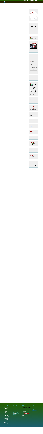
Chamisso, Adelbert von (8, 216)
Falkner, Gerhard (10, 62)
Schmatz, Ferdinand (8, 296)
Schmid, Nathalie (15, 107)
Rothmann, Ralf (7, 186)
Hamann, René (7, 18)
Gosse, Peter (17, 17)
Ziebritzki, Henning (22, 29)
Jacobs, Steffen (10, 19)
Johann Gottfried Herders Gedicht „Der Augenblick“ (16, 407)
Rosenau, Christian (22, 24)
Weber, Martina (20, 70)
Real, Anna (10, 106)
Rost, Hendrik (23, 106)
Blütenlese (21, 60)
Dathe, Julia (13, 141)
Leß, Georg (17, 146)
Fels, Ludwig (13, 62)
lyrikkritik (5, 412)
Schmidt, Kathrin (17, 150)
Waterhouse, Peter (21, 297)
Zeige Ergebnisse (26, 414)
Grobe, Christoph (14, 291)
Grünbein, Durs (14, 183)
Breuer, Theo (20, 140)
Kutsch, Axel (17, 219)
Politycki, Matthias (23, 67)
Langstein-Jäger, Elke (11, 330)
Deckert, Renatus (8, 14)
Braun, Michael (18, 60)
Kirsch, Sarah (14, 64)
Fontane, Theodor (21, 216)
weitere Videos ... (32, 94)
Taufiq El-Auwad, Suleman (19, 222)
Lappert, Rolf (15, 330)
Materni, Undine (8, 105)
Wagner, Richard (10, 109)
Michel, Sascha (12, 331)
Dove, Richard (18, 253)
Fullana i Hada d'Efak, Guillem (12, 16)
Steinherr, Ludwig (8, 222)
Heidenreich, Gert (8, 218)
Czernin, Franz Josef (13, 216)
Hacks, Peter (21, 183)
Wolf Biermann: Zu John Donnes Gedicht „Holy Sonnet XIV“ (33, 26)
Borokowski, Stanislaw (12, 140)
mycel (29, 0)
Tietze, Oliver (19, 372)
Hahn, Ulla (22, 17)
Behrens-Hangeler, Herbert (13, 60)
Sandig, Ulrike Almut (15, 149)
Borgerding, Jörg (8, 140)
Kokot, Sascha (7, 145)
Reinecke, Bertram (18, 23)
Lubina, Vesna (10, 147)
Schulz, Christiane (19, 107)
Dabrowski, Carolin (9, 141)
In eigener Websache (32, 61)
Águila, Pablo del (13, 326)
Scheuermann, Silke (8, 107)
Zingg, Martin (22, 152)
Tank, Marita (17, 151)
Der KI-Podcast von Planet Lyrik (33, 62)
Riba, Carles (6, 24)
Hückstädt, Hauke (8, 144)
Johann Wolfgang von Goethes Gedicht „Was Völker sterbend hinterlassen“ (16, 414)
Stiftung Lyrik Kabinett (6, 407)
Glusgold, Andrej (22, 366)
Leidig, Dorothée (15, 21)
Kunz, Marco (15, 65)
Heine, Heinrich (12, 218)
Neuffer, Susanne (14, 66)
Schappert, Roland (19, 295)
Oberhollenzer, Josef (22, 294)
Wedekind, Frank (8, 223)
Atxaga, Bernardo (20, 326)
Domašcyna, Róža (20, 14)
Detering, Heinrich (12, 14)
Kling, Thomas (20, 219)
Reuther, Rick (21, 23)
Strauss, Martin (11, 69)
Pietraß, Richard (8, 23)
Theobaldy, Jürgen (14, 260)
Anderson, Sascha (17, 362)
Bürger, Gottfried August (21, 215)
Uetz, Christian (14, 70)
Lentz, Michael (22, 21)
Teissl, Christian (7, 108)
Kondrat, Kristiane (14, 145)
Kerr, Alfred (10, 184)
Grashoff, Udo (7, 143)
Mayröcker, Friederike (19, 22)
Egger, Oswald (20, 100)
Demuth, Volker (20, 61)
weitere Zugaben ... (32, 50)
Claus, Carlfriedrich (13, 61)
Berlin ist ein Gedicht (7, 180)
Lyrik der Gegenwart (6, 410)
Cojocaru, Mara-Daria (15, 14)
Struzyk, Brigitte (15, 69)
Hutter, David (19, 329)
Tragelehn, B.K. (18, 260)
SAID (6, 295)
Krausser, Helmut (18, 103)
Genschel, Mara (11, 142)
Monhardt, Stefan (19, 370)
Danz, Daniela (7, 100)
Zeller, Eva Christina (15, 152)
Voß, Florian (17, 28)
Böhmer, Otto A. (8, 60)
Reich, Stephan (10, 149)
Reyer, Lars (12, 106)
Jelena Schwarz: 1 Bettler (33, 49)
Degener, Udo (15, 141)
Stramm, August (14, 222)
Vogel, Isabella (23, 151)
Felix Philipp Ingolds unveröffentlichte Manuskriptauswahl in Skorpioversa (34, 67)
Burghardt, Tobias (8, 327)
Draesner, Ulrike (10, 15)
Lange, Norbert (7, 146)
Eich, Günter (7, 182)
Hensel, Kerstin (21, 18)
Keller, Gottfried (15, 219)
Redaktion (6, 60)
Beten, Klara (11, 139)
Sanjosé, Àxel (19, 149)
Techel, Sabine (22, 69)
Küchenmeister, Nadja (18, 20)
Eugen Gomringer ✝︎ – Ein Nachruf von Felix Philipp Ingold (34, 58)
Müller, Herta (23, 22)
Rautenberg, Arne (19, 185)
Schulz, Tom (6, 26)
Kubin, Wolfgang (17, 256)
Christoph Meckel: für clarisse (33, 24)
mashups (27, 0)
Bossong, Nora (11, 60)
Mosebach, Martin (16, 331)
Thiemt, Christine (15, 108)
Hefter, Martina (14, 18)
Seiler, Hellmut (18, 296)
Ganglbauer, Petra (8, 366)
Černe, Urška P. (11, 14)
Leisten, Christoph (19, 21)
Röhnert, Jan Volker (10, 24)
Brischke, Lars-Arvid (12, 13)
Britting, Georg (7, 215)
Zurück (6, 400)
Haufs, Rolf (7, 102)
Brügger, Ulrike (7, 364)
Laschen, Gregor (10, 146)
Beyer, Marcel (13, 139)
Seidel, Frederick (13, 26)
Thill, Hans (6, 70)
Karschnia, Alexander (16, 102)
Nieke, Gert (17, 258)
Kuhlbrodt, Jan (21, 20)
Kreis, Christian (21, 145)
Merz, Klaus (22, 257)
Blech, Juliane (17, 60)
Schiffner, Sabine (15, 25)
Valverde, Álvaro (13, 333)
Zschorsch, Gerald (11, 334)
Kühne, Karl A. (7, 219)
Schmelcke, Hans (18, 68)
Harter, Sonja (21, 101)
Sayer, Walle (22, 149)
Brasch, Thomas (9, 182)
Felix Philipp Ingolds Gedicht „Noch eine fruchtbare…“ (34, 56)
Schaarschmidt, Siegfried (13, 332)
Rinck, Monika (9, 371)
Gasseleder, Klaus (15, 366)
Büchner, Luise (17, 215)
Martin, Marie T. (7, 22)
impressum (36, 0)
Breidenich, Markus (17, 140)
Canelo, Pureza (16, 327)
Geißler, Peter (21, 182)
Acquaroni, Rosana (9, 326)
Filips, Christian (18, 365)
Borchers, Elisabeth (17, 99)
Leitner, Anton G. (7, 220)
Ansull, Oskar (15, 181)
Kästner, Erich (7, 184)
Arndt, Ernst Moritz (17, 214)
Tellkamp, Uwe (11, 108)
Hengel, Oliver (13, 102)
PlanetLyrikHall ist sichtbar (33, 65)
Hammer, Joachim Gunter (9, 329)
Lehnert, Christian (11, 21)
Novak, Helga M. (12, 105)
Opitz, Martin (15, 221)
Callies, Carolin (7, 14)
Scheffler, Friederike (12, 25)
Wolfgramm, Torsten (7, 334)
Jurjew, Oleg (13, 19)
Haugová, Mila (10, 18)
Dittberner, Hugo (8, 290)
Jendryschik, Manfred (8, 102)
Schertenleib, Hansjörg (18, 332)
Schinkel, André (23, 25)
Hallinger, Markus (18, 143)
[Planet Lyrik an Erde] (33, 126)
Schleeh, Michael (14, 68)
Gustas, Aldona (17, 183)
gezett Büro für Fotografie (7, 416)
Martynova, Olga (11, 22)
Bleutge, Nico (16, 139)
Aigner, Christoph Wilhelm (10, 98)
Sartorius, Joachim (10, 259)
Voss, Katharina (20, 28)
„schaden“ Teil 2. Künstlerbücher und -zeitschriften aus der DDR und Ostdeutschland (35, 88)
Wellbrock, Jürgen (7, 261)
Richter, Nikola (15, 106)
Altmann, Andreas (9, 214)
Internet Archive (6, 421)
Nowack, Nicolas (21, 66)
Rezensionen (13, 149)
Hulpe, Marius (11, 144)
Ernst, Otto (18, 216)
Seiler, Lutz (16, 26)
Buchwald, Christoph (20, 13)
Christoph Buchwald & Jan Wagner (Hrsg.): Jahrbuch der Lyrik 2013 (15, 10)
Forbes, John (7, 16)
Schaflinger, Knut (7, 25)
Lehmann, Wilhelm (21, 219)
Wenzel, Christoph (18, 109)
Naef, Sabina (7, 258)
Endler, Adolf (10, 182)
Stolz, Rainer (11, 151)
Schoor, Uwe (20, 150)
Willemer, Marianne (12, 223)
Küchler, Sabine (11, 293)
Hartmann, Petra (21, 366)
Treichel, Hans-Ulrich (10, 70)
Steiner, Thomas (14, 27)
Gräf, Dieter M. (20, 17)
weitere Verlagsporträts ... (33, 109)
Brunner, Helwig (11, 364)
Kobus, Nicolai (20, 184)
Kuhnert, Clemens (8, 65)
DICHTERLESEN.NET (6, 418)
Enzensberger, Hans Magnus (13, 216)
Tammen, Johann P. (19, 69)
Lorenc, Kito (17, 104)
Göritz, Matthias (10, 17)
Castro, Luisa (19, 327)
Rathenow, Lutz (15, 185)
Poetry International (6, 408)
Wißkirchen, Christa (8, 29)
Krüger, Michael (13, 20)
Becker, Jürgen (21, 98)
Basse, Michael (20, 251)
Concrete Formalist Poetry (7, 423)
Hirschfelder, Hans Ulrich (19, 63)
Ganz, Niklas (11, 366)
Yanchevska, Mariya (18, 29)
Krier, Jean (10, 20)
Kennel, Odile (19, 19)
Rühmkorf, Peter (16, 371)
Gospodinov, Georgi (14, 17)
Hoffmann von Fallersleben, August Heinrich (18, 218)
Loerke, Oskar (10, 220)
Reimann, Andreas (8, 258)
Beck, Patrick (17, 12)
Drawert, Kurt (21, 290)
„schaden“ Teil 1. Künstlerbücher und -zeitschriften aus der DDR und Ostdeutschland (35, 91)
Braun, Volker (13, 182)
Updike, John (7, 28)
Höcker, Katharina (14, 292)
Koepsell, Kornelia (21, 64)
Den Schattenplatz (24, 411)
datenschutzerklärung (32, 0)
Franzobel (16, 62)
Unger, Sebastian (7, 297)
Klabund (18, 219)
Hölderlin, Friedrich (8, 219)
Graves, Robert (6, 17)
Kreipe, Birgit (7, 20)
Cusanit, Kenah (21, 14)
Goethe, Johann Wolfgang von (13, 217)
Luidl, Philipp (20, 104)
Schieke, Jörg (7, 68)
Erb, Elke (7, 62)
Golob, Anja (7, 17)
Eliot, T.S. (16, 15)
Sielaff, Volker (7, 27)
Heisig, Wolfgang (7, 63)
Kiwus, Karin (17, 64)
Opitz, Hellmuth (15, 105)
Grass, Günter (11, 183)
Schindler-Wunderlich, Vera (8, 150)
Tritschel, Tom (9, 333)
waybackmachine (24, 0)
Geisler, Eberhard (18, 182)
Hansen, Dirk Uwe (22, 143)
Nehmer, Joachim (10, 258)
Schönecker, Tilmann (22, 68)
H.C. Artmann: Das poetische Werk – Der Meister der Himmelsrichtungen (17, 409)
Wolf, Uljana (11, 29)
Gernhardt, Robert (23, 62)
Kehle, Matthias (20, 102)
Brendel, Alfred (21, 60)
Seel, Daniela (9, 26)
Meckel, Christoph (15, 257)
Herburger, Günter (15, 63)
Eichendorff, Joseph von (7, 216)
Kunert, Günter (12, 65)
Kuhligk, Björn (15, 146)
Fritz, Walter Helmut (21, 328)
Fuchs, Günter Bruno (14, 182)
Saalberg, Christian (22, 258)
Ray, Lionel (7, 106)
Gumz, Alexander (15, 17)
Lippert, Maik (14, 104)
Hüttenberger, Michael (19, 144)
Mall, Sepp (7, 257)
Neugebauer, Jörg (17, 66)
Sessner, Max (21, 26)
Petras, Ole (21, 105)
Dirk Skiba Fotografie (6, 415)
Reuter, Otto (22, 185)
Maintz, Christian (8, 370)
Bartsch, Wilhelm (11, 12)
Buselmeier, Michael (13, 327)
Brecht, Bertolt (16, 182)
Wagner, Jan (23, 28)
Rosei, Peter (21, 295)
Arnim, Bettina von (21, 214)
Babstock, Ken (7, 12)
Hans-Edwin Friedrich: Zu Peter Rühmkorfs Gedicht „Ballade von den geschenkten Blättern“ (34, 28)
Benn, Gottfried (22, 181)
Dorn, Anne (7, 15)
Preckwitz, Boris (14, 23)
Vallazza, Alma (11, 297)
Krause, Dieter (14, 103)
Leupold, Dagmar (21, 146)
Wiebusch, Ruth (10, 373)
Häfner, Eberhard (19, 17)
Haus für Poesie (6, 406)
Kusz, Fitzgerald (7, 21)
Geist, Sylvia (20, 16)
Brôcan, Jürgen (16, 13)
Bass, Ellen (14, 12)
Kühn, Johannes (19, 146)
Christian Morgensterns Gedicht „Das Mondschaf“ (16, 412)
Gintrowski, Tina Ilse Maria (15, 142)
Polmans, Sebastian (18, 148)
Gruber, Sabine (10, 101)
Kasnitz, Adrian (16, 19)
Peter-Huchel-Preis (6, 419)
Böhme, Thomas (13, 252)
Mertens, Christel (19, 257)
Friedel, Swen (22, 365)
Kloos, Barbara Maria (16, 184)
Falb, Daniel (12, 365)
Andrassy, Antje (21, 362)
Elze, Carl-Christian (20, 15)
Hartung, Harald (7, 255)
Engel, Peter (7, 365)
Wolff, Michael (18, 261)
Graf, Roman (10, 366)
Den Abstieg (24, 412)
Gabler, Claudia (17, 16)
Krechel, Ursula (21, 368)
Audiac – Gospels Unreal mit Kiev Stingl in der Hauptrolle (35, 85)
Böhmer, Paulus (13, 99)
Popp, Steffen (11, 23)
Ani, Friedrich (9, 60)
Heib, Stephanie (17, 18)
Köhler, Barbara (18, 368)
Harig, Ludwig (18, 101)
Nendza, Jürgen (10, 66)
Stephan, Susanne (17, 27)
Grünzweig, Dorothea (11, 17)
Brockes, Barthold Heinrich (12, 215)
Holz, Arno (12, 219)
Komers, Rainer (10, 145)
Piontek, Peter (19, 67)
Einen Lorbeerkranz (24, 409)
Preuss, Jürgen (18, 221)
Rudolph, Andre (11, 149)
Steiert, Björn (7, 372)
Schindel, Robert (19, 25)
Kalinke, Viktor (11, 64)
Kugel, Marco (12, 369)
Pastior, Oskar (7, 67)
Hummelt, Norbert (15, 144)
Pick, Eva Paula (10, 148)
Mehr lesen (5, 72)
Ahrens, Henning (9, 181)
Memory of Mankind (6, 420)
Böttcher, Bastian (15, 60)
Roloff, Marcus (18, 24)
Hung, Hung (7, 19)
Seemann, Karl (15, 296)
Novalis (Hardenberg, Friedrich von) (10, 221)
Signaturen (5, 414)
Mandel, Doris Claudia (14, 147)
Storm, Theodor (11, 222)
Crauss (18, 14)
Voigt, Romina (10, 28)
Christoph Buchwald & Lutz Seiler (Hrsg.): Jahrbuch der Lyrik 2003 (15, 287)
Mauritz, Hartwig (15, 22)
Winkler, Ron (21, 109)
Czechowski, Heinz (17, 61)
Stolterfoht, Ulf (21, 27)
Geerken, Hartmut (19, 62)
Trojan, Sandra (23, 108)
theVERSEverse (6, 422)
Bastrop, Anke (7, 139)
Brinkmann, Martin (8, 13)
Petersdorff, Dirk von (12, 67)
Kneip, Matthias (7, 103)
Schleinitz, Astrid (12, 107)
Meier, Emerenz (18, 220)
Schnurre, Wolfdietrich (15, 186)
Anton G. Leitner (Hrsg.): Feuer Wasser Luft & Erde (12, 213)
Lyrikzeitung (5, 411)
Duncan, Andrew (13, 15)
